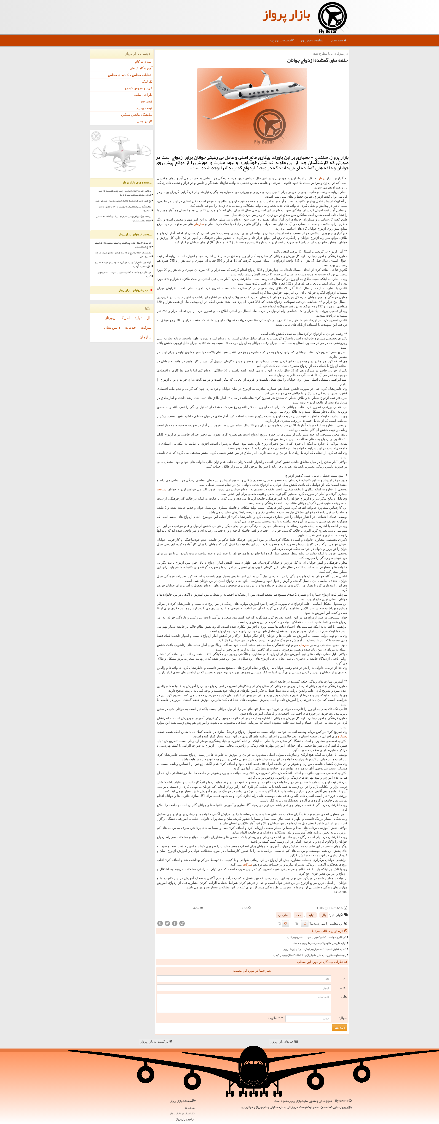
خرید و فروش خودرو (139, 88)
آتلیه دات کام (144, 61)
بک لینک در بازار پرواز (182, 1113)
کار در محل (145, 121)
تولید (311, 915)
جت (298, 915)
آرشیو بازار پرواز (185, 1119)
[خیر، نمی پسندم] (285, 923)
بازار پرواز (286, 14)
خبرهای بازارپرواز (282, 1041)
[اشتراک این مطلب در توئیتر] (167, 923)
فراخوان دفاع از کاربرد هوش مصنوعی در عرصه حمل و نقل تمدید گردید (123, 264)
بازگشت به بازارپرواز (154, 1041)
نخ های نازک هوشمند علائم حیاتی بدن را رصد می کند (123, 200)
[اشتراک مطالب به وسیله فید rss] (160, 923)
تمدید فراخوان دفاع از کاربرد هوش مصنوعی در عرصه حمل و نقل (122, 254)
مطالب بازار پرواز (309, 40)
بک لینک (147, 81)
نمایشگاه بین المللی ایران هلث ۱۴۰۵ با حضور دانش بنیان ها (124, 208)
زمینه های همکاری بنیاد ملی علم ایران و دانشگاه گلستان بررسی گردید (309, 955)
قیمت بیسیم (145, 108)
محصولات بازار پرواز (279, 40)
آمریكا (125, 318)
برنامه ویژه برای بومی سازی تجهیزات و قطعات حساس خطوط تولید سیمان (123, 218)
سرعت (161, 489)
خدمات (130, 327)
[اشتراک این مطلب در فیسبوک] (174, 923)
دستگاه (342, 736)
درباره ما (190, 1108)
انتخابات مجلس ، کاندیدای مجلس (130, 75)
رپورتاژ (110, 318)
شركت (247, 864)
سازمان (199, 224)
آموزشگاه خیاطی (141, 68)
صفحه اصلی (337, 40)
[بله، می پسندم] (304, 923)
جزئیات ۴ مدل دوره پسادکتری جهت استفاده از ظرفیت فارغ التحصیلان (123, 244)
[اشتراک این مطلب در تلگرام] (182, 923)
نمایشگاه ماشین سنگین (137, 114)
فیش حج (147, 101)
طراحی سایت (143, 95)
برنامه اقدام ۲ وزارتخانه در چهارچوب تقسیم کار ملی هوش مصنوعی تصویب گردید (124, 192)
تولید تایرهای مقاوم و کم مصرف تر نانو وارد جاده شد (319, 943)
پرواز (322, 178)
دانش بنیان (112, 327)
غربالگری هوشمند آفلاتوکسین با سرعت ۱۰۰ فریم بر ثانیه (316, 937)
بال (324, 915)
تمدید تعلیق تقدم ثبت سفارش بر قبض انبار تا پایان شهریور (315, 949)
